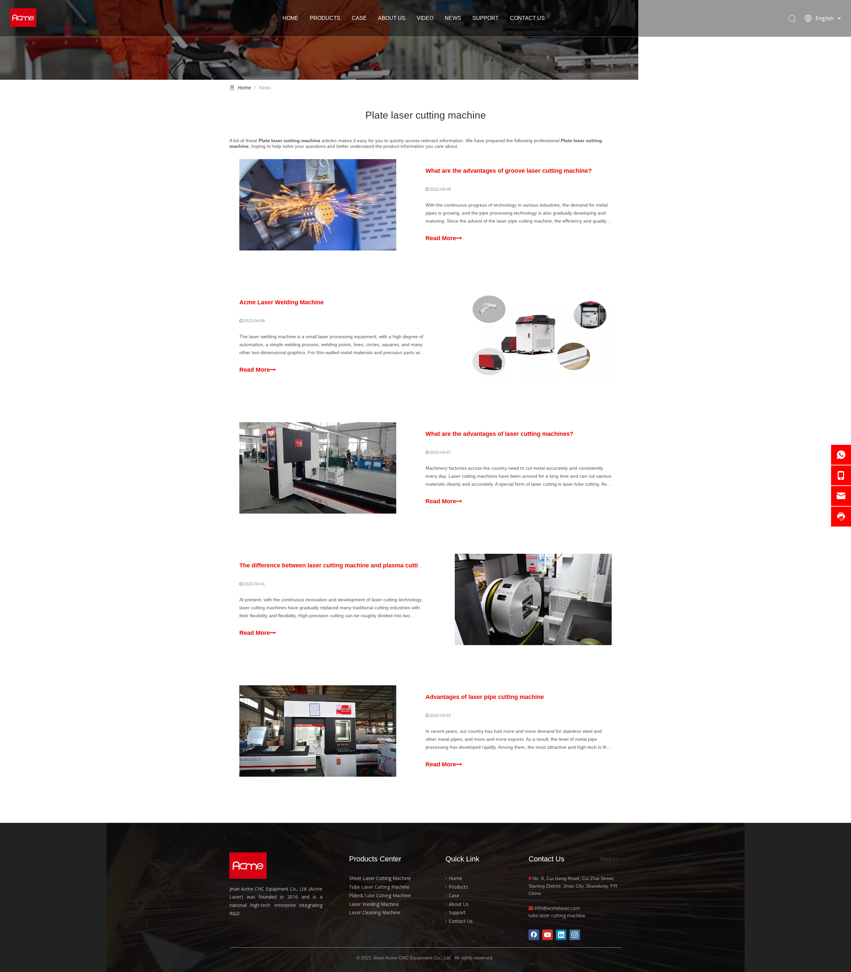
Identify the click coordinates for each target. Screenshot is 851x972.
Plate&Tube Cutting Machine (380, 895)
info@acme (547, 908)
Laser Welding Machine (374, 904)
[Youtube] (547, 934)
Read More (441, 238)
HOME (291, 18)
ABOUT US (392, 18)
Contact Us (461, 921)
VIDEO (425, 18)
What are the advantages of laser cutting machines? (499, 434)
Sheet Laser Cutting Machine (380, 878)
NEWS (453, 18)
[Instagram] (574, 934)
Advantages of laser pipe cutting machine (485, 697)
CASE (359, 18)
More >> (609, 858)
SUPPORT (485, 18)
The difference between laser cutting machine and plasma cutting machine (345, 565)
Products (458, 887)
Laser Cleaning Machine (374, 912)
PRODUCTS (325, 18)
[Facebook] (534, 934)
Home (455, 878)
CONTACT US (527, 18)
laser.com (569, 908)
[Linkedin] (561, 934)
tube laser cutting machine (557, 915)
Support (457, 912)
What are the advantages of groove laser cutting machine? (509, 170)
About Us (459, 904)
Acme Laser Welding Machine (281, 302)
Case (454, 895)
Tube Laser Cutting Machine (379, 887)
